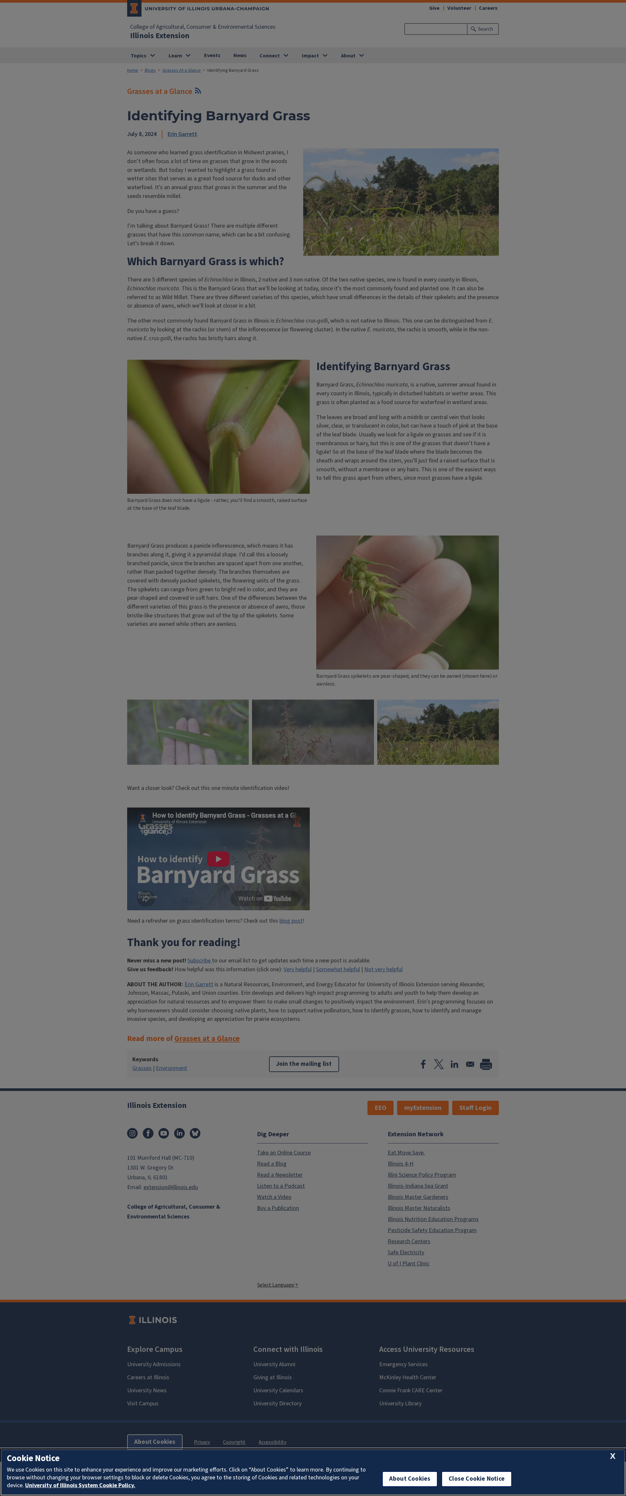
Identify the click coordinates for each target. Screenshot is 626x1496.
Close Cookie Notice (477, 1478)
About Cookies (409, 1478)
